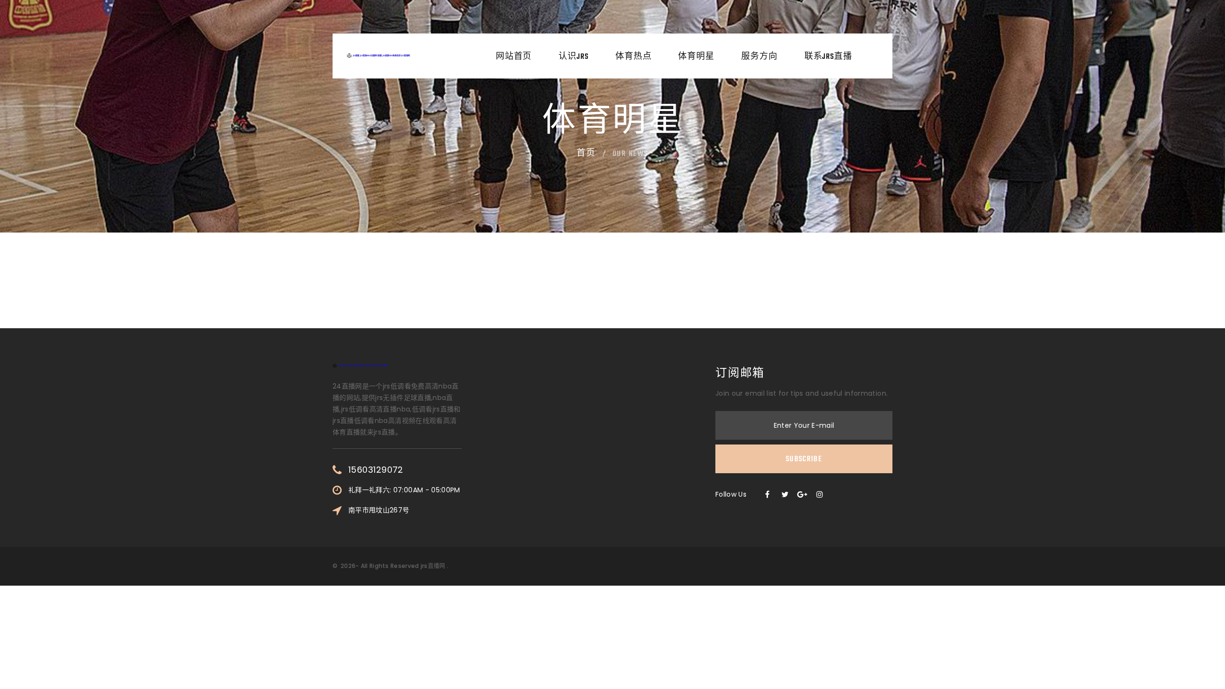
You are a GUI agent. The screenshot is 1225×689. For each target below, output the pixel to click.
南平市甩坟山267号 (379, 510)
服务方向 (759, 57)
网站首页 (514, 57)
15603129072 (375, 470)
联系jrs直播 (828, 57)
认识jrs (573, 57)
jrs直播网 (433, 566)
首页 (586, 153)
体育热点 (633, 57)
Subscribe (804, 459)
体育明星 (696, 57)
